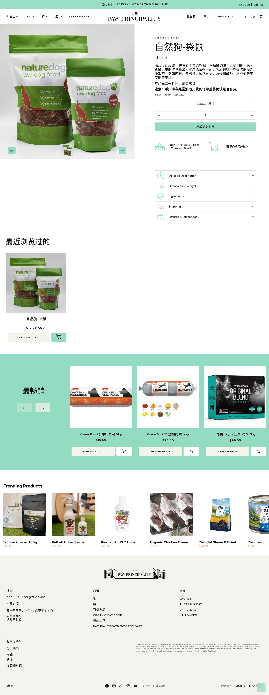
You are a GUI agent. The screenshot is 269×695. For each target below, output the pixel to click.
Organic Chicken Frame (169, 542)
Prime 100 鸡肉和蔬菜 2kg (101, 435)
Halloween (188, 615)
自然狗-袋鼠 (36, 320)
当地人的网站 (255, 686)
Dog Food (160, 38)
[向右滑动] (122, 150)
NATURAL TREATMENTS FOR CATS (118, 626)
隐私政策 (242, 686)
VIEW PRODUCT (29, 338)
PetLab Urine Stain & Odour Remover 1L (68, 542)
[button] (46, 17)
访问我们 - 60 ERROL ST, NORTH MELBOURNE (134, 4)
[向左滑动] (12, 150)
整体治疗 (99, 621)
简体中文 (259, 5)
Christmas (188, 610)
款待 (82, 17)
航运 (10, 660)
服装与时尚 (159, 17)
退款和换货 (14, 666)
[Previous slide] (24, 407)
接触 (10, 655)
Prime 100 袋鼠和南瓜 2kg (168, 435)
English (244, 5)
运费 (181, 95)
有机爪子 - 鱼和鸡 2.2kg (235, 435)
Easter (185, 599)
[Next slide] (43, 407)
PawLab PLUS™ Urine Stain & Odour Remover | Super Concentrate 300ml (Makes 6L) (122, 542)
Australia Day (191, 604)
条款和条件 (228, 686)
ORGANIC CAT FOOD (107, 615)
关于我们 (13, 649)
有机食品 (99, 610)
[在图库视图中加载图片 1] (67, 150)
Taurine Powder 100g (20, 542)
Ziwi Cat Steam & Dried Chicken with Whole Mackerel (217, 542)
